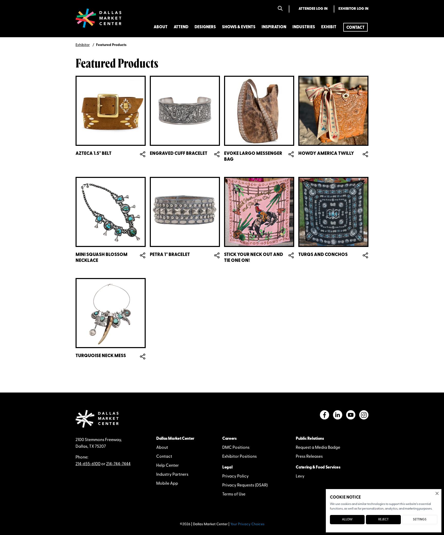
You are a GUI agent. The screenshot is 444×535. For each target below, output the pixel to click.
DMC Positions (235, 448)
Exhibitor (83, 45)
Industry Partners (172, 475)
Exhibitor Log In (353, 9)
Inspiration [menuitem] (274, 27)
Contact (164, 457)
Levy (300, 476)
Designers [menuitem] (205, 27)
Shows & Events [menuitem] (238, 27)
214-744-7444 (118, 464)
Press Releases (309, 457)
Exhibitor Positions (239, 457)
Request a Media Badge (318, 448)
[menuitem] (355, 27)
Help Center (167, 466)
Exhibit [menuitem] (328, 27)
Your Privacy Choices (247, 524)
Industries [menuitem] (303, 27)
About (162, 448)
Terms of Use (233, 494)
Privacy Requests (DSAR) (245, 485)
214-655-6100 (88, 464)
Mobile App (167, 484)
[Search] (280, 9)
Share (143, 154)
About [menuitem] (161, 27)
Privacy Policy (235, 476)
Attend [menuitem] (181, 27)
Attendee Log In (313, 9)
